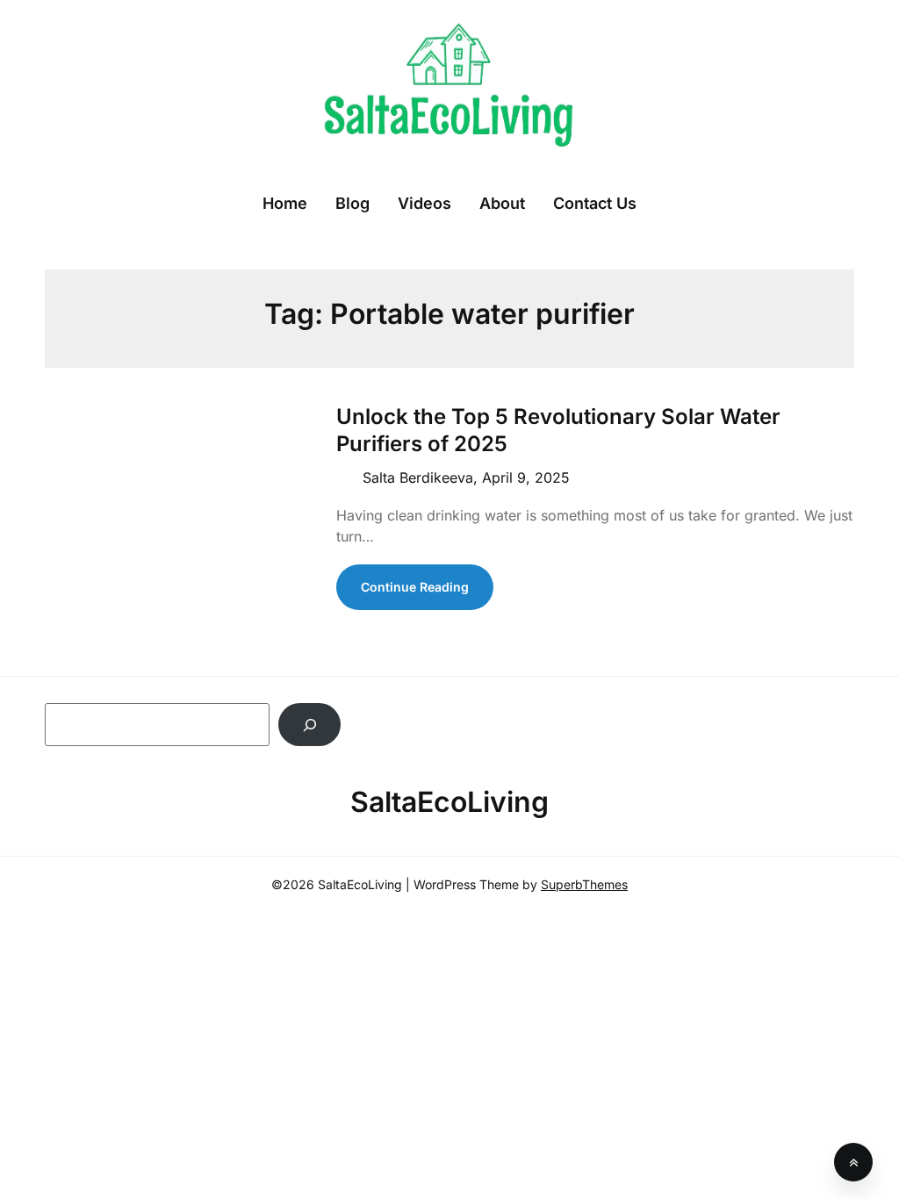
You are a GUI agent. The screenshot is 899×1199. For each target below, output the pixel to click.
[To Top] (853, 1162)
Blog (352, 203)
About (502, 203)
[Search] (309, 724)
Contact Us (594, 203)
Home (285, 203)
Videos (424, 203)
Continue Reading (415, 586)
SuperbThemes (584, 884)
